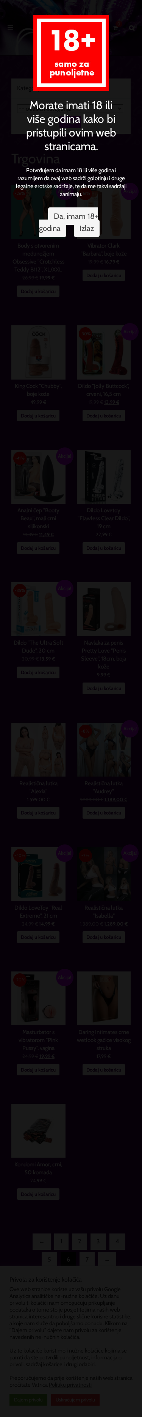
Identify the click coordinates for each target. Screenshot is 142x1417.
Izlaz (87, 228)
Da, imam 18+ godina (68, 222)
